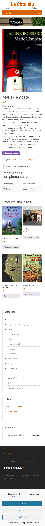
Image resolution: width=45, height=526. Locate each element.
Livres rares (12, 359)
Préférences (23, 517)
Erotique (11, 339)
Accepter (22, 503)
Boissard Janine (30, 159)
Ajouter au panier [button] (11, 247)
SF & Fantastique (14, 383)
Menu (8, 12)
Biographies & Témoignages (19, 325)
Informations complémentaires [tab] (17, 166)
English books (13, 334)
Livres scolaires (11, 411)
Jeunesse (11, 349)
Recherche (36, 435)
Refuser (22, 510)
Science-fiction (32, 409)
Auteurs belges (20, 409)
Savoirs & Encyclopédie (17, 378)
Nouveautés (9, 406)
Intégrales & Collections (17, 344)
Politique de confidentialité (29, 523)
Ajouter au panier (11, 153)
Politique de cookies (12, 523)
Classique (11, 329)
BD (9, 320)
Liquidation (12, 354)
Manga (10, 364)
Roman (13, 159)
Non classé (12, 368)
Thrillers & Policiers (15, 388)
